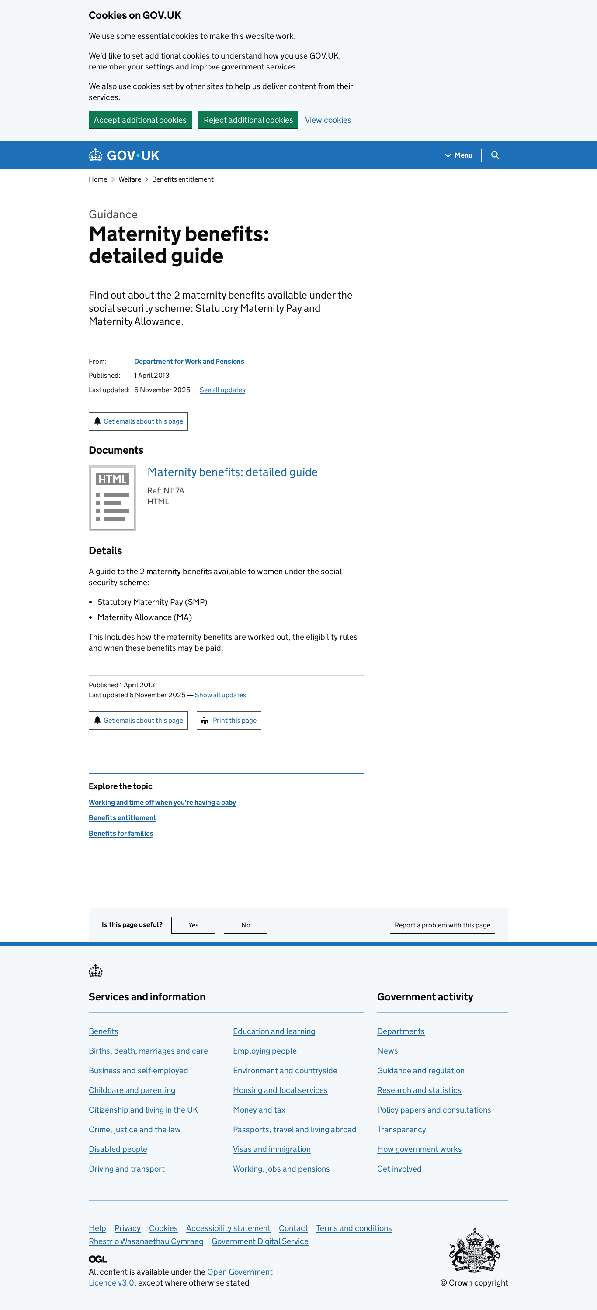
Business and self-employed (138, 1070)
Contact (293, 1228)
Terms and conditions (354, 1228)
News (387, 1051)
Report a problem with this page (442, 925)
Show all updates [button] (220, 695)
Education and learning (274, 1031)
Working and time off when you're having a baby (162, 802)
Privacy (128, 1228)
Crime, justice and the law (135, 1129)
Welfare (129, 179)
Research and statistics (419, 1090)
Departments (401, 1031)
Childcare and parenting (132, 1090)
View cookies (328, 120)
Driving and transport (127, 1169)
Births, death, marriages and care (148, 1051)
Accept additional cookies (140, 120)
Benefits (103, 1031)
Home (98, 179)
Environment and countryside (285, 1070)
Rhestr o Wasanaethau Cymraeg (146, 1241)
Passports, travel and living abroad (295, 1129)
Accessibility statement (228, 1228)
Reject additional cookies (248, 120)
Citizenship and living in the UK (143, 1110)
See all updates (222, 390)
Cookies (163, 1228)
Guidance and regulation (421, 1070)
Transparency (401, 1129)
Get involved (399, 1169)
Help (97, 1228)
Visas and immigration (272, 1149)
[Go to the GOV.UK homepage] (124, 155)
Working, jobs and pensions (281, 1169)
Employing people (265, 1051)
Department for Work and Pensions (189, 361)
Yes (201, 925)
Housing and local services (280, 1090)
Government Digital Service (260, 1241)
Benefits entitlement (183, 179)
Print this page (235, 720)
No (254, 925)
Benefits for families (121, 833)
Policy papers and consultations (434, 1110)
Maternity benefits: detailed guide (232, 472)
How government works (419, 1149)
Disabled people (118, 1149)
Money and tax (259, 1110)
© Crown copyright (474, 1283)
